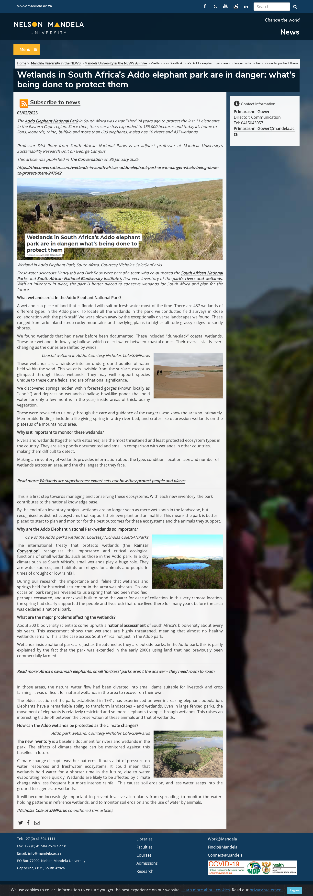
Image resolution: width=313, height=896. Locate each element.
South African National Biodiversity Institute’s (79, 278)
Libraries (144, 839)
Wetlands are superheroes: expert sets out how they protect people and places (112, 480)
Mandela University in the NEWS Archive (116, 63)
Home (21, 63)
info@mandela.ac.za (44, 853)
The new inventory (34, 741)
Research (145, 871)
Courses (144, 855)
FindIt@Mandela (222, 847)
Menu (25, 49)
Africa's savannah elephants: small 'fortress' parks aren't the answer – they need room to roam (126, 671)
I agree (295, 890)
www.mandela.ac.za (34, 6)
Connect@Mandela (225, 855)
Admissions (147, 863)
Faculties (144, 847)
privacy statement (266, 890)
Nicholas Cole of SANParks (42, 810)
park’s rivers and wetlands (197, 278)
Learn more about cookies (205, 890)
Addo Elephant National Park (51, 121)
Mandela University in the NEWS (56, 63)
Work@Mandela (222, 839)
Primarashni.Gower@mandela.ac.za (264, 131)
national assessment (127, 625)
